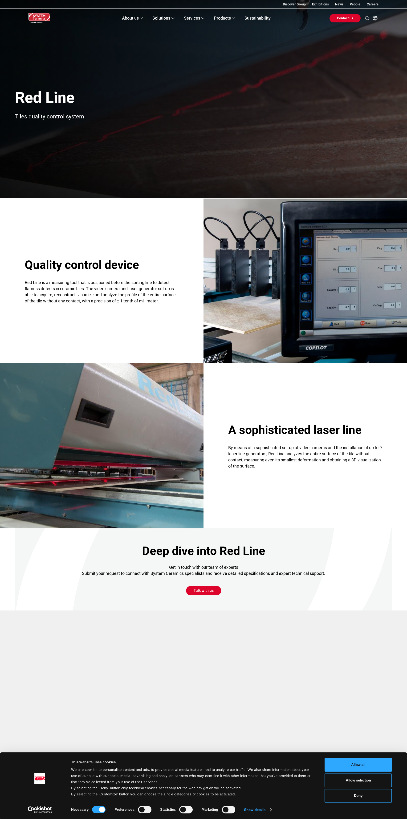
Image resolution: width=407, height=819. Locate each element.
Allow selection (358, 780)
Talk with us (204, 590)
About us (130, 18)
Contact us (345, 18)
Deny (358, 796)
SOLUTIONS (161, 18)
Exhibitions (320, 4)
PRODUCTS (222, 18)
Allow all (358, 765)
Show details (254, 810)
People (355, 4)
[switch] (144, 809)
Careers (373, 4)
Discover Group (294, 4)
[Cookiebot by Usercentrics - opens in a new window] (40, 809)
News (339, 4)
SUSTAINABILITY (257, 18)
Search (367, 18)
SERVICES (192, 18)
